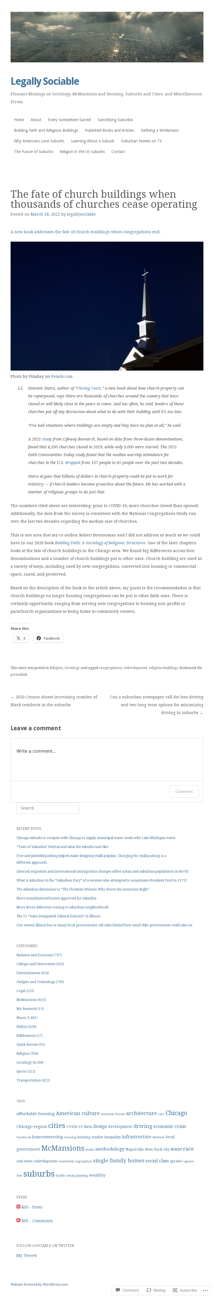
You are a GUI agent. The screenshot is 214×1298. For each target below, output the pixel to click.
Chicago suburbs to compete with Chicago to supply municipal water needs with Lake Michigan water (96, 838)
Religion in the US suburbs (82, 151)
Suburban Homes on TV (141, 141)
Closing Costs (89, 388)
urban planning (77, 1175)
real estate (24, 1161)
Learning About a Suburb (92, 141)
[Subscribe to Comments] (18, 1221)
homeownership (47, 1137)
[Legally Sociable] (107, 37)
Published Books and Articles (109, 130)
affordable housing (35, 1113)
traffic (60, 1175)
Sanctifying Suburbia (115, 119)
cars (161, 1114)
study (47, 439)
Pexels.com (62, 376)
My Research (26, 1009)
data (88, 1126)
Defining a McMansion (160, 130)
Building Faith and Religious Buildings (46, 130)
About (36, 119)
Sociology (72, 668)
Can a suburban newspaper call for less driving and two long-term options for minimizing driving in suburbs (156, 705)
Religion (56, 668)
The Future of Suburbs (33, 151)
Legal (20, 991)
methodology (110, 1149)
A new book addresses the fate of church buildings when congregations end (85, 232)
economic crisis (169, 1126)
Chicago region (31, 1126)
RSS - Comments (37, 1221)
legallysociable (81, 214)
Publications (26, 1036)
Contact (118, 151)
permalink (19, 675)
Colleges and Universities (35, 964)
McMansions (26, 1000)
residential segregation (75, 1161)
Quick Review (27, 1045)
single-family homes (119, 1160)
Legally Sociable (45, 81)
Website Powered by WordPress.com (39, 1285)
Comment (184, 791)
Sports (21, 1071)
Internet (158, 1137)
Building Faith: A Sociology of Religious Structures (100, 543)
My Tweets (26, 1255)
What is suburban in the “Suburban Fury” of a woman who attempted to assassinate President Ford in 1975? (101, 880)
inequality (112, 1137)
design (100, 1126)
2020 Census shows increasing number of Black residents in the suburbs (54, 701)
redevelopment (135, 668)
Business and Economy (34, 955)
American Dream (113, 1114)
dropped (72, 462)
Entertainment (28, 973)
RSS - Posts (31, 1207)
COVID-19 (74, 1127)
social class (157, 1160)
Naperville (135, 1149)
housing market (90, 1137)
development (120, 1126)
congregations (110, 668)
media (90, 1149)
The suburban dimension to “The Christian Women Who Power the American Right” (82, 889)
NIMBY (176, 1149)
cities (56, 1126)
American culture (78, 1113)
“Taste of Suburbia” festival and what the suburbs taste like (62, 847)
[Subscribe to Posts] (18, 1207)
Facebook (23, 1137)
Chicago (176, 1112)
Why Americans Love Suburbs (39, 141)
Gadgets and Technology (35, 982)
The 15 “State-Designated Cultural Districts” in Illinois (58, 916)
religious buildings (163, 668)
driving (142, 1126)
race (188, 1149)
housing (70, 1137)
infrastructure (136, 1136)
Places (21, 1018)
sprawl (176, 1161)
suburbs (39, 1174)
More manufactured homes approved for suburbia (56, 898)
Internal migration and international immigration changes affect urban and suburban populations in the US (102, 871)
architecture (141, 1113)
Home (19, 119)
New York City (157, 1149)
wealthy (97, 1175)
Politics (22, 1027)
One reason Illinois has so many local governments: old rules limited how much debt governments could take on (104, 925)
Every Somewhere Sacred (69, 119)
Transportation (28, 1080)
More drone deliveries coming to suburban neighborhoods (62, 907)
